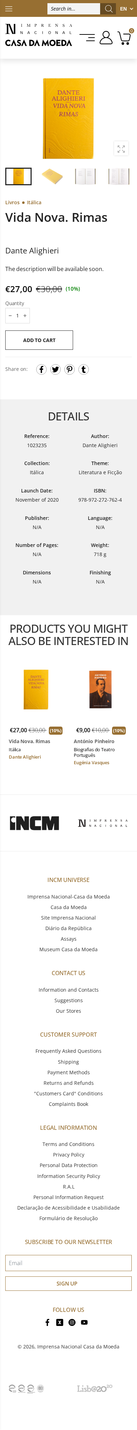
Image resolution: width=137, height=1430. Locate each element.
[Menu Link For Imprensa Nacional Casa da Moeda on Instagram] (72, 1322)
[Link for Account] (105, 37)
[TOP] (8, 8)
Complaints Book (68, 1104)
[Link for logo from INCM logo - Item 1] (34, 823)
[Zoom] (121, 148)
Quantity (14, 303)
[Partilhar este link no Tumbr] (83, 369)
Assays (69, 938)
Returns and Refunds (69, 1083)
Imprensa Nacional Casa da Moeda (78, 1346)
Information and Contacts (69, 989)
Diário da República (68, 928)
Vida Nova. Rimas (29, 741)
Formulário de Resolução (68, 1218)
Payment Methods (68, 1072)
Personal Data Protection (69, 1165)
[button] (122, 118)
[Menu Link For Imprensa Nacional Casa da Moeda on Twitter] (59, 1322)
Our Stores (68, 1010)
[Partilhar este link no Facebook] (41, 369)
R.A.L (68, 1186)
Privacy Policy (68, 1154)
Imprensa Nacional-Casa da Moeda (68, 896)
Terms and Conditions (68, 1144)
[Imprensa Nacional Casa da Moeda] (38, 38)
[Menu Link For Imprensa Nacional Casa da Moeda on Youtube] (84, 1322)
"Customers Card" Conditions (68, 1093)
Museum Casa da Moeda (68, 949)
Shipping (68, 1061)
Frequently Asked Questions (68, 1051)
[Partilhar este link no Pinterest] (69, 369)
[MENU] (87, 37)
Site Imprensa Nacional (68, 917)
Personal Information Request (68, 1197)
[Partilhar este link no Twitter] (55, 369)
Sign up (67, 1283)
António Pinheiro (94, 741)
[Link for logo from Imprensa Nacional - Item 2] (103, 823)
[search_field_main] (109, 8)
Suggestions (68, 1000)
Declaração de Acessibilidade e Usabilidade (68, 1207)
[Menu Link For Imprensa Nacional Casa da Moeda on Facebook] (47, 1322)
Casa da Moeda (69, 907)
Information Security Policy (68, 1176)
